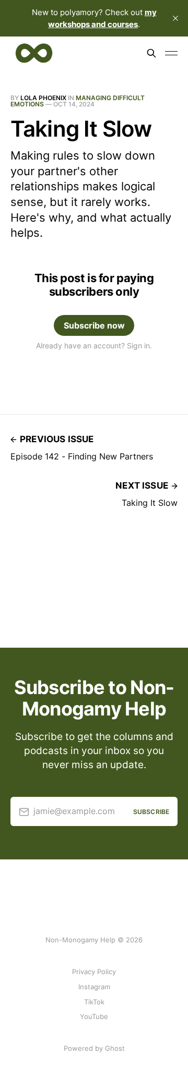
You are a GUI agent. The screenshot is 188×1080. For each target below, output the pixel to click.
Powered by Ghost (94, 1048)
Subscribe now (94, 325)
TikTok (94, 1002)
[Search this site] (151, 53)
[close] (175, 18)
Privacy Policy (94, 971)
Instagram (94, 986)
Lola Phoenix (43, 98)
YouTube (94, 1016)
